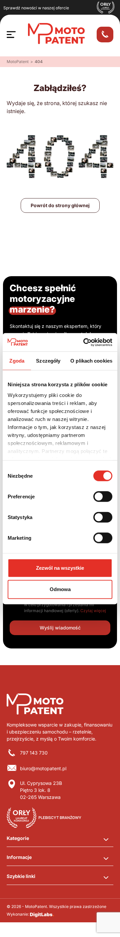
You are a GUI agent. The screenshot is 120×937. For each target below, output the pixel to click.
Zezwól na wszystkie (60, 568)
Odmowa (60, 589)
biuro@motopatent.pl (43, 768)
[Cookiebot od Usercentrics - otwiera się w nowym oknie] (84, 342)
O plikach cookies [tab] (91, 361)
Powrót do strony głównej (60, 205)
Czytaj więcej (93, 610)
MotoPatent (18, 61)
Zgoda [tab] (16, 361)
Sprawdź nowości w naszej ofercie (36, 7)
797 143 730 (34, 753)
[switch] (102, 496)
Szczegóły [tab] (48, 361)
